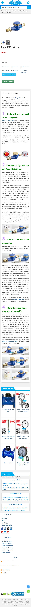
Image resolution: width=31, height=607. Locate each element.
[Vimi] (12, 2)
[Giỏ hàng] (28, 2)
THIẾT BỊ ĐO (7, 11)
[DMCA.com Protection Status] (5, 594)
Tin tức (4, 520)
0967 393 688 (10, 561)
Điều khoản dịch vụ (7, 543)
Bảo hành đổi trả (6, 552)
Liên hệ (4, 572)
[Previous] (3, 26)
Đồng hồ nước (6, 66)
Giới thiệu (4, 518)
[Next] (27, 26)
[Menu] (2, 2)
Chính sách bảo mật (7, 541)
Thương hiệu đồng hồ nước (19, 11)
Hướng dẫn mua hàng (7, 545)
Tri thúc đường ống (7, 525)
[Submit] (28, 7)
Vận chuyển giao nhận (7, 550)
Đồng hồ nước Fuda (6, 12)
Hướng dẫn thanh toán (7, 547)
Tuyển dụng (5, 523)
